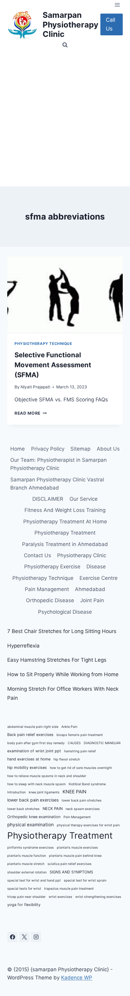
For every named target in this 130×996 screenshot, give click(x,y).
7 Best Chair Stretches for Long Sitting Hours (61, 631)
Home (17, 449)
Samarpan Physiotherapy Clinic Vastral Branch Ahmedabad (57, 484)
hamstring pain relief (80, 751)
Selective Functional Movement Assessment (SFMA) (53, 365)
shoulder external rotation (27, 872)
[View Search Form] (65, 45)
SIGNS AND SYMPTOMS (71, 872)
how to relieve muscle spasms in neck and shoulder (46, 776)
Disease (96, 567)
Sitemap (80, 449)
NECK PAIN (53, 808)
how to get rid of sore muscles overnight (81, 768)
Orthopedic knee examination (33, 816)
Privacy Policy (47, 449)
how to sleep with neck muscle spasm (36, 784)
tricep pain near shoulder (26, 897)
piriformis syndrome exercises (30, 848)
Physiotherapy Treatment (65, 533)
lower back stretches (23, 809)
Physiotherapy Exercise (52, 567)
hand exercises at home (28, 759)
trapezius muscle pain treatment (69, 889)
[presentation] (65, 294)
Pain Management (47, 589)
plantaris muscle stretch (25, 864)
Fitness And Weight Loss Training (65, 510)
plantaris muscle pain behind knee (75, 856)
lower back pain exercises (33, 799)
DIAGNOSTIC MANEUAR (102, 743)
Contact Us (37, 555)
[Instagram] (36, 937)
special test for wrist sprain (85, 880)
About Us (108, 449)
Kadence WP (76, 978)
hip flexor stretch (67, 759)
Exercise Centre (99, 578)
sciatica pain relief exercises (69, 864)
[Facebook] (12, 937)
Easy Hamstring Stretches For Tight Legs (56, 660)
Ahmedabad (90, 589)
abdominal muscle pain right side (32, 727)
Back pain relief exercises (30, 734)
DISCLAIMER (47, 499)
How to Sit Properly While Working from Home (63, 674)
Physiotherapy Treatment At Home (65, 522)
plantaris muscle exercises (77, 848)
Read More (31, 413)
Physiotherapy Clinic (81, 555)
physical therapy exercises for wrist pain (88, 825)
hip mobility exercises (27, 767)
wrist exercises (60, 897)
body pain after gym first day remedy (36, 743)
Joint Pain (92, 600)
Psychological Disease (65, 612)
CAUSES (74, 743)
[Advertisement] (65, 118)
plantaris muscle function (26, 856)
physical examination (30, 824)
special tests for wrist (24, 889)
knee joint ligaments (44, 792)
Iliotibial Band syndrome (87, 784)
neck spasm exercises (83, 809)
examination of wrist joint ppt (34, 751)
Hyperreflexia (23, 646)
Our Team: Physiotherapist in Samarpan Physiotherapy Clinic (58, 464)
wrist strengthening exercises (98, 897)
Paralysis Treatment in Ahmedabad (65, 544)
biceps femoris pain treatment (80, 735)
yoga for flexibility (24, 904)
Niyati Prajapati (35, 386)
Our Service (84, 499)
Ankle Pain (69, 727)
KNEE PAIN (74, 792)
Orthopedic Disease (50, 600)
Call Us (110, 24)
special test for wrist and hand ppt (34, 880)
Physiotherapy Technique (43, 343)
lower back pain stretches (82, 800)
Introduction (16, 792)
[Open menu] (117, 4)
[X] (24, 937)
